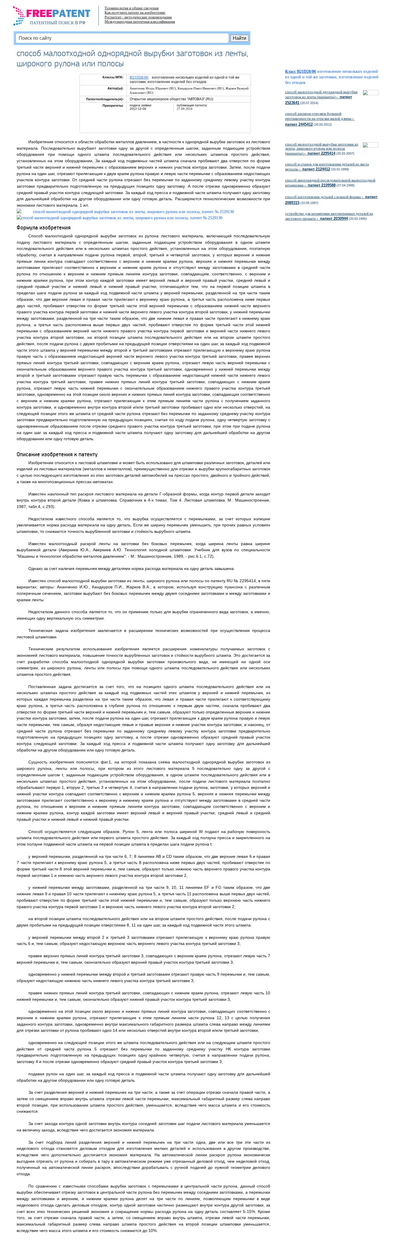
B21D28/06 (139, 77)
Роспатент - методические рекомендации (138, 17)
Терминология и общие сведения (132, 8)
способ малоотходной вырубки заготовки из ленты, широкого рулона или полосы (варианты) (321, 148)
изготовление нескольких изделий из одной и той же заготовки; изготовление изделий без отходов (332, 77)
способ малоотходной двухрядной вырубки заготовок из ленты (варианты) (321, 97)
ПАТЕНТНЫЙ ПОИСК (52, 22)
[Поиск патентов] (58, 17)
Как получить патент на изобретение (135, 12)
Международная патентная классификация (140, 21)
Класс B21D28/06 (300, 71)
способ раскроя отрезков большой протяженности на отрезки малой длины (320, 119)
